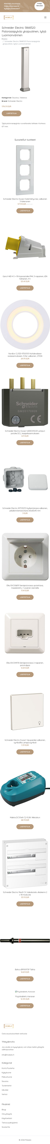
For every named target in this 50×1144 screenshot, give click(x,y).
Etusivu (4, 39)
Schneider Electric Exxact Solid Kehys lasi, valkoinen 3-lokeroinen (25, 200)
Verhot (4, 1094)
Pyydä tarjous (39, 5)
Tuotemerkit (6, 1086)
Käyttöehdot (7, 1118)
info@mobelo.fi (8, 1055)
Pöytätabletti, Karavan (25, 996)
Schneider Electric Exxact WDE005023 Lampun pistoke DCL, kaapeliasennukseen (25, 432)
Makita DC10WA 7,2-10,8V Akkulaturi (25, 817)
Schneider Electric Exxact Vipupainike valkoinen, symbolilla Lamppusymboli (25, 741)
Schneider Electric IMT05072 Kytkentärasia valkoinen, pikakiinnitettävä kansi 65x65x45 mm (25, 509)
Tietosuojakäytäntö (10, 1123)
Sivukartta (6, 1127)
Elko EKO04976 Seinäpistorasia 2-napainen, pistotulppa (25, 664)
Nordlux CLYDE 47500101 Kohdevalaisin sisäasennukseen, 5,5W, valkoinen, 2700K (25, 354)
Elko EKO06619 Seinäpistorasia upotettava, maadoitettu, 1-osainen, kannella (25, 586)
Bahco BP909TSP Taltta (25, 969)
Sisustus (15, 98)
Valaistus (23, 98)
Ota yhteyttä (7, 1114)
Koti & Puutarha (8, 1068)
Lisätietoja (12, 113)
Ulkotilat (5, 1090)
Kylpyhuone (6, 1072)
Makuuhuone (7, 1077)
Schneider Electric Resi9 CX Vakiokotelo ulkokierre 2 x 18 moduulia (25, 893)
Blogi (4, 1109)
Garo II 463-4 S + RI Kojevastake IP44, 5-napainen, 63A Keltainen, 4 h (25, 277)
